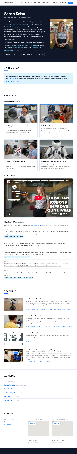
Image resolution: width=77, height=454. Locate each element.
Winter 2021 (67, 309)
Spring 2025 (42, 326)
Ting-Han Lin (8, 397)
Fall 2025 (28, 309)
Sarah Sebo (8, 3)
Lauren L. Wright (9, 393)
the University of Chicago (27, 45)
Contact (63, 3)
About (20, 3)
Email (8, 54)
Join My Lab (28, 3)
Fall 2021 (63, 326)
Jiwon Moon (8, 400)
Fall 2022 (46, 309)
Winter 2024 (49, 326)
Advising (55, 3)
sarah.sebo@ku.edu (12, 81)
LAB (70, 3)
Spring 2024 (34, 309)
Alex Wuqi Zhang (9, 389)
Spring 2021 (60, 309)
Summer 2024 (38, 362)
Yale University (15, 48)
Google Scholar (27, 54)
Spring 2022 (53, 309)
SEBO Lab (40, 54)
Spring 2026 (34, 326)
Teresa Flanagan (9, 385)
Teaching (46, 3)
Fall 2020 (69, 326)
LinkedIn (8, 424)
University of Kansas (27, 24)
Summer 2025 (29, 362)
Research (37, 3)
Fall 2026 (28, 326)
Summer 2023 (46, 362)
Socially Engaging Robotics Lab (17, 27)
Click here (12, 79)
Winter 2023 (57, 326)
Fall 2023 (41, 309)
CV (16, 54)
